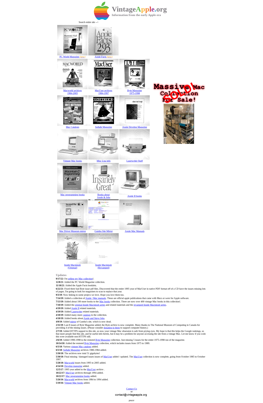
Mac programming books (72, 194)
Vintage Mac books (72, 161)
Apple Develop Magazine (134, 127)
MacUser (107, 356)
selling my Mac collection (80, 278)
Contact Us (131, 388)
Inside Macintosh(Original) (72, 266)
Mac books (104, 301)
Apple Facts (103, 56)
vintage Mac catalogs (81, 346)
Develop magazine (73, 366)
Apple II (75, 308)
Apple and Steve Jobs (94, 318)
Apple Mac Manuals (134, 231)
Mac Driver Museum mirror (72, 231)
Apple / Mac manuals (95, 298)
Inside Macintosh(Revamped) (103, 266)
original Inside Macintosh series (90, 305)
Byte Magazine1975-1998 (134, 92)
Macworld (69, 362)
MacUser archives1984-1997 (103, 92)
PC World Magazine (72, 56)
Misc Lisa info (103, 161)
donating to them (112, 327)
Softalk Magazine (103, 127)
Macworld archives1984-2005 (72, 92)
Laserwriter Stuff (134, 161)
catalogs (87, 315)
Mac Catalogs (72, 127)
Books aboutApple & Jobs (103, 196)
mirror (73, 321)
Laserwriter (76, 311)
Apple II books (134, 196)
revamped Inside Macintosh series (150, 305)
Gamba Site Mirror (104, 231)
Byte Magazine (102, 340)
